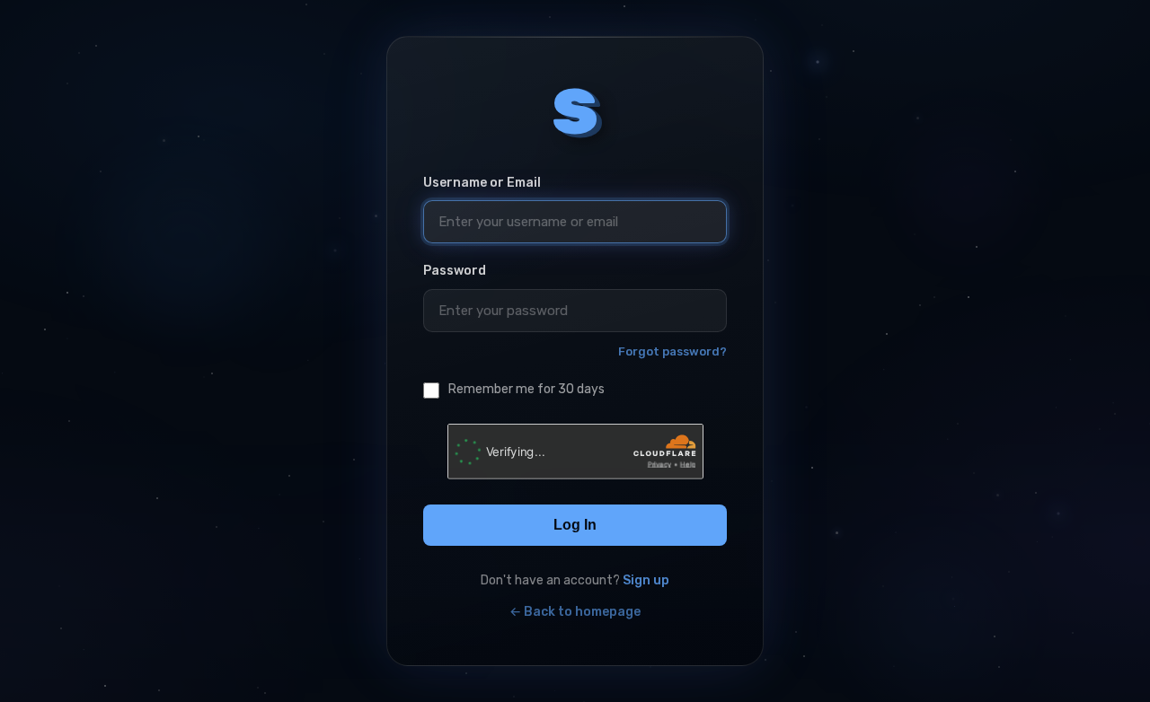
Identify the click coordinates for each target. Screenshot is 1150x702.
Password (454, 270)
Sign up (646, 580)
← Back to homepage (575, 611)
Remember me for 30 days (526, 389)
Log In (575, 524)
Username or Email (482, 182)
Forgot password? (672, 351)
